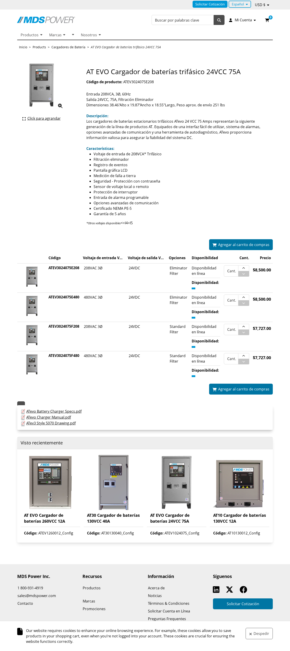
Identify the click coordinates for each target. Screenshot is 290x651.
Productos (30, 34)
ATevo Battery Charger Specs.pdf (54, 411)
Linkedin (217, 589)
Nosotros (89, 34)
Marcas (55, 34)
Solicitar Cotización (210, 4)
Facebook (244, 589)
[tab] (21, 403)
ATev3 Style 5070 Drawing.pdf (51, 423)
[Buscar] (219, 20)
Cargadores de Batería (68, 47)
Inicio (23, 47)
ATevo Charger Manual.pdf (48, 417)
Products (39, 47)
